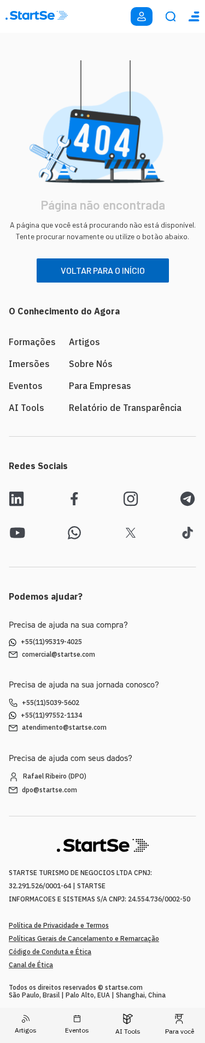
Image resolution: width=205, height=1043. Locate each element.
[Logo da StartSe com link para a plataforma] (36, 16)
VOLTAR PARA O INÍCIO (103, 270)
